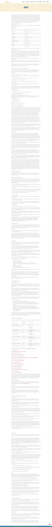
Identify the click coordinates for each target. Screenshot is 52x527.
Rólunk (36, 1)
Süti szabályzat (28, 526)
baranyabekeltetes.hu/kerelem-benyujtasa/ (18, 354)
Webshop (23, 1)
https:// (12, 351)
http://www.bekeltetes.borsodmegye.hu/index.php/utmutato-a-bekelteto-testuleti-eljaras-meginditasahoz (24, 357)
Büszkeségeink (40, 1)
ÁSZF (26, 526)
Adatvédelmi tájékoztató (22, 526)
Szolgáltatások (32, 1)
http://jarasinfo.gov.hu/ (27, 383)
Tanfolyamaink (27, 1)
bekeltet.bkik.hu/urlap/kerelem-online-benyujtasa (19, 351)
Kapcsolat (44, 1)
